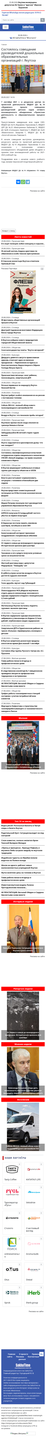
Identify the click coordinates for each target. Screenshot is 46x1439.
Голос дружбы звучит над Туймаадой (18, 583)
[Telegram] (28, 182)
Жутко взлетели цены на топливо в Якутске (21, 873)
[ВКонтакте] (18, 182)
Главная (11, 1354)
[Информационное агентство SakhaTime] (26, 27)
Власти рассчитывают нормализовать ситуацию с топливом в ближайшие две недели (19, 480)
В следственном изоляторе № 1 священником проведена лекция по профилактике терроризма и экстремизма (21, 673)
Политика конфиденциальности (15, 1378)
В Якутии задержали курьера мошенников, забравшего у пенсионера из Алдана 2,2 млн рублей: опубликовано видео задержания (21, 618)
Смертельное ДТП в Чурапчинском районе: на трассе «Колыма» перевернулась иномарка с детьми (22, 631)
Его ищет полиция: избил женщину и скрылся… (23, 243)
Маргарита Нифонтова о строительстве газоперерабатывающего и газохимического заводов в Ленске (21, 708)
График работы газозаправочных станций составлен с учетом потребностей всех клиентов (20, 696)
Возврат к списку (8, 231)
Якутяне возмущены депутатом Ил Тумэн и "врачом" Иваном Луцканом (23, 5)
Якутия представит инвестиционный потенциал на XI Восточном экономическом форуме (21, 493)
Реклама (20, 1357)
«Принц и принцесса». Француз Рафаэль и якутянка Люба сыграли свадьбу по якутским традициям (21, 850)
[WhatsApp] (23, 182)
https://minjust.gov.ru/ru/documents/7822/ (16, 1423)
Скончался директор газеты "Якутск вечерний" (22, 350)
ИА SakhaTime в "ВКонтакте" (24, 38)
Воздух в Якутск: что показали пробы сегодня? (22, 415)
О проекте (23, 1354)
